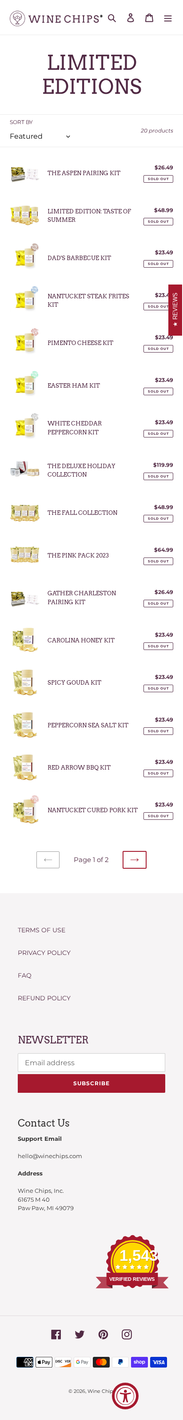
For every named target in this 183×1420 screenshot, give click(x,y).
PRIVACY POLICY (44, 953)
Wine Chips (101, 1391)
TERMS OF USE (41, 930)
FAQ (25, 975)
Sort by (21, 122)
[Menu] (168, 17)
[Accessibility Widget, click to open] (125, 1396)
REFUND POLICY (44, 998)
